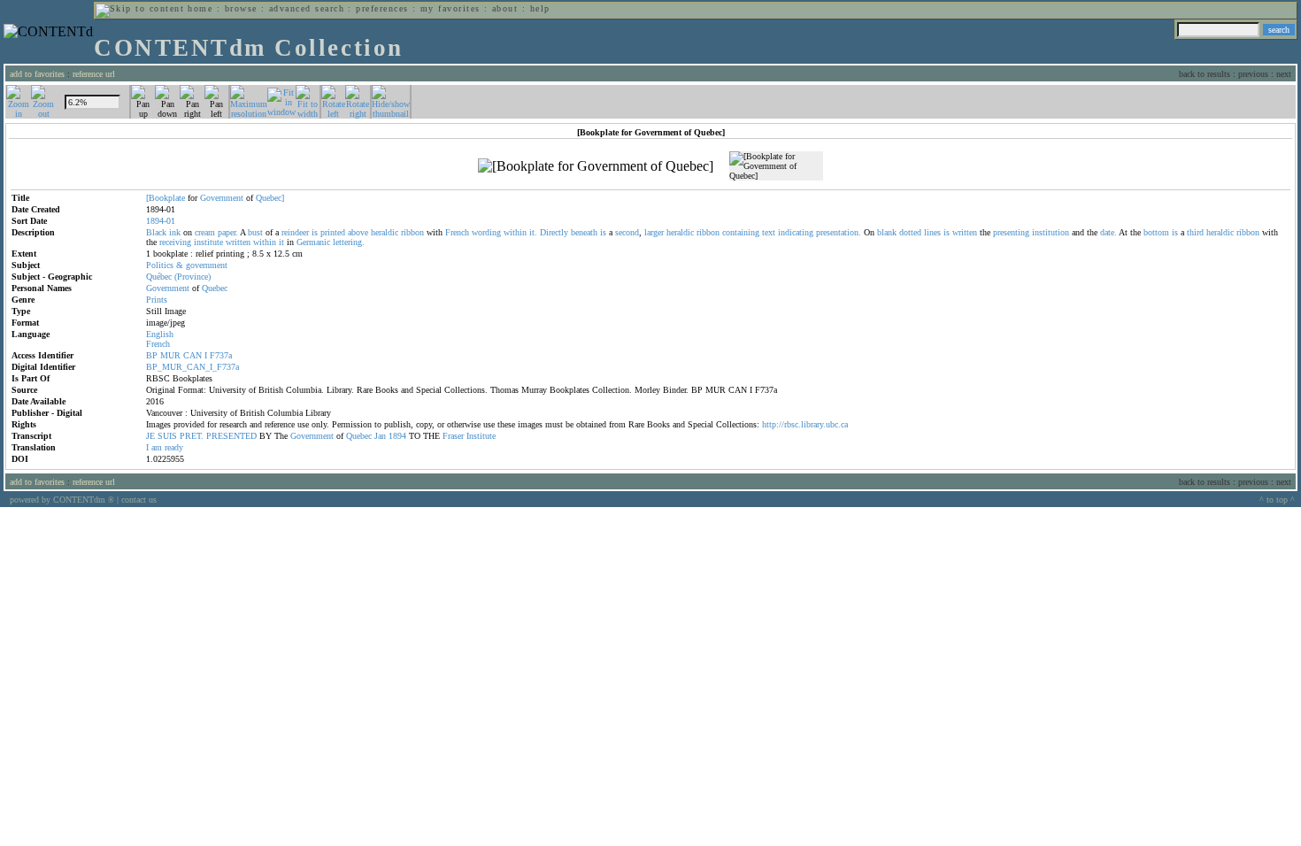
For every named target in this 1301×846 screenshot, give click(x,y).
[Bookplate (165, 198)
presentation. (838, 232)
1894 (397, 436)
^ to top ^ (1277, 499)
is (315, 232)
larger (654, 232)
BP (152, 355)
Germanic (313, 242)
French (457, 232)
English (159, 334)
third (1195, 232)
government (206, 265)
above (358, 232)
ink (175, 232)
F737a (221, 355)
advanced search (306, 8)
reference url (94, 74)
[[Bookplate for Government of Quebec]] (595, 166)
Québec (159, 276)
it (281, 242)
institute (208, 242)
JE (150, 436)
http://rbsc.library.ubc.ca (805, 424)
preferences (382, 8)
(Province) (192, 276)
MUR (170, 355)
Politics (159, 265)
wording (486, 232)
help (540, 8)
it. (533, 232)
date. (1108, 232)
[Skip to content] (140, 8)
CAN (192, 355)
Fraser (453, 436)
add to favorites (37, 74)
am (156, 447)
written (964, 232)
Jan (380, 436)
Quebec (214, 288)
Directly (554, 232)
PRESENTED (231, 436)
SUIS (167, 436)
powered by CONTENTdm (62, 499)
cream (205, 232)
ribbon (412, 232)
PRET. (192, 436)
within (515, 232)
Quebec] (270, 198)
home (200, 8)
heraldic (384, 232)
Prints (156, 299)
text (768, 232)
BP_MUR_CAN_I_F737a (192, 367)
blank (887, 232)
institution (1050, 232)
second (627, 232)
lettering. (349, 242)
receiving (175, 242)
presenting (1011, 232)
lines (932, 232)
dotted (910, 232)
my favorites (450, 8)
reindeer (295, 232)
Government (221, 198)
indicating (795, 232)
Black (156, 232)
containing (740, 232)
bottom (1156, 232)
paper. (228, 232)
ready (174, 447)
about (505, 8)
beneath (584, 232)
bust (255, 232)
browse (241, 8)
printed (332, 232)
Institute (481, 436)
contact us (139, 499)
